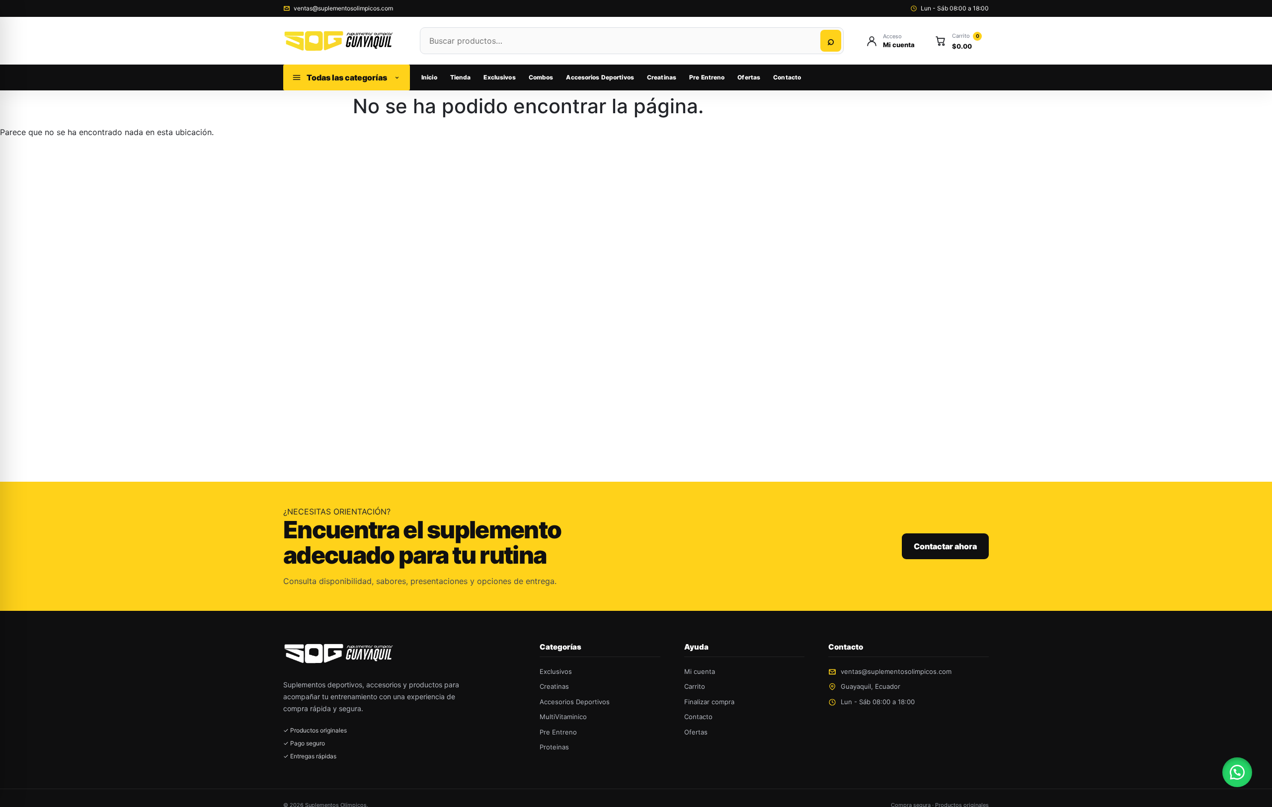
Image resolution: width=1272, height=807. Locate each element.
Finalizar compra (709, 702)
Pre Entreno (706, 77)
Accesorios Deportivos (600, 77)
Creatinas (661, 77)
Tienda (460, 77)
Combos (541, 77)
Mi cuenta (699, 671)
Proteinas (554, 747)
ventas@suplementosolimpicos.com (343, 8)
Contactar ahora (945, 546)
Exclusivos (499, 77)
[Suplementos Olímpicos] (341, 40)
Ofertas (748, 77)
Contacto (787, 77)
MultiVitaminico (563, 717)
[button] (1237, 772)
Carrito (694, 686)
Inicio (429, 77)
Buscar (830, 41)
